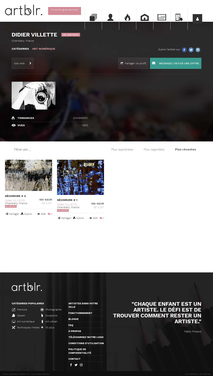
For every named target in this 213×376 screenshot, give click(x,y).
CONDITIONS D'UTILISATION (86, 343)
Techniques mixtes (27, 327)
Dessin (20, 315)
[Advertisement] (106, 247)
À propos (74, 331)
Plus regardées (154, 149)
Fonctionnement (80, 313)
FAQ (70, 325)
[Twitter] (191, 49)
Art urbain (51, 321)
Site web (19, 63)
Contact (74, 358)
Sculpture (51, 315)
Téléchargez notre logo (86, 337)
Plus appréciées (122, 149)
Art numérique (25, 321)
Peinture (21, 309)
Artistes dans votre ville (83, 305)
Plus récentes (185, 149)
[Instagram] (198, 49)
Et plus (49, 327)
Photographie (53, 309)
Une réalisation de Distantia (197, 374)
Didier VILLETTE (15, 200)
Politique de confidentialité (79, 351)
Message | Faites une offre (178, 63)
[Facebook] (185, 49)
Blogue (73, 319)
